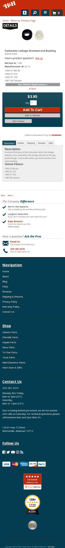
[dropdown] (45, 12)
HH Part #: (11, 63)
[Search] (34, 12)
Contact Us (8, 311)
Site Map (51, 547)
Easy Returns (15, 221)
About (5, 276)
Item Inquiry (18, 121)
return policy (13, 226)
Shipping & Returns (12, 296)
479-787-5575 (17, 249)
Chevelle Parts (10, 337)
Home (5, 20)
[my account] (25, 12)
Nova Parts (8, 347)
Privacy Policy (9, 301)
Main (3, 195)
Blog (4, 281)
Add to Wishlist (32, 115)
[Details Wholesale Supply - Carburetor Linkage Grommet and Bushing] (10, 27)
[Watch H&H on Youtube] (13, 452)
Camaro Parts (9, 332)
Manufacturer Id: (15, 66)
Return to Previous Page (23, 20)
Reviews (7, 291)
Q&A (51, 143)
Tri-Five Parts (9, 352)
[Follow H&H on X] (8, 452)
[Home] (10, 5)
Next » (10, 195)
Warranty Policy (10, 306)
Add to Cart (32, 110)
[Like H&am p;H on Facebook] (3, 452)
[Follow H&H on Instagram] (17, 452)
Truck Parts (8, 357)
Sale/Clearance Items (13, 362)
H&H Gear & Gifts (12, 367)
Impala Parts (9, 342)
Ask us (39, 58)
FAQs (5, 286)
